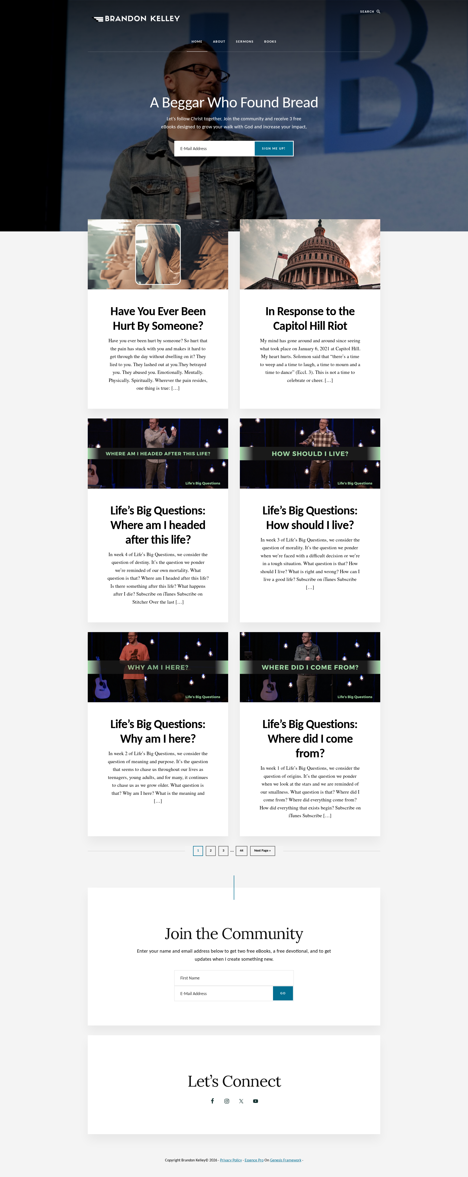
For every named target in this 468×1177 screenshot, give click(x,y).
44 (243, 851)
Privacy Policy (231, 1160)
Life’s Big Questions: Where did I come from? (310, 739)
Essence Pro (254, 1160)
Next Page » (262, 852)
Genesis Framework (285, 1160)
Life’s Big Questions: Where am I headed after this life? (157, 526)
